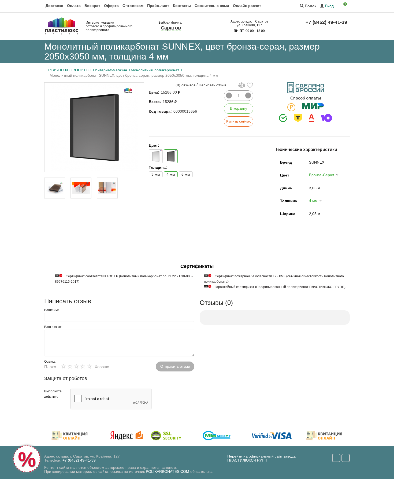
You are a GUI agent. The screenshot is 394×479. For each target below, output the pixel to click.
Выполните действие (53, 394)
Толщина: (158, 167)
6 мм (185, 174)
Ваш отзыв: (53, 327)
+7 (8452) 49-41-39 (326, 22)
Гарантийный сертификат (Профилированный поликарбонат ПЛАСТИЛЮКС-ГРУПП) (280, 287)
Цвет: (154, 145)
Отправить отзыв (175, 366)
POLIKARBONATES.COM (167, 471)
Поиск (310, 6)
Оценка (49, 361)
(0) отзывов (185, 85)
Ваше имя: (52, 310)
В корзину (238, 108)
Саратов (171, 28)
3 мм (155, 174)
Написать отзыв (212, 85)
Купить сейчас (238, 121)
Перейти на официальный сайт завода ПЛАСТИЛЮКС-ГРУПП (261, 458)
